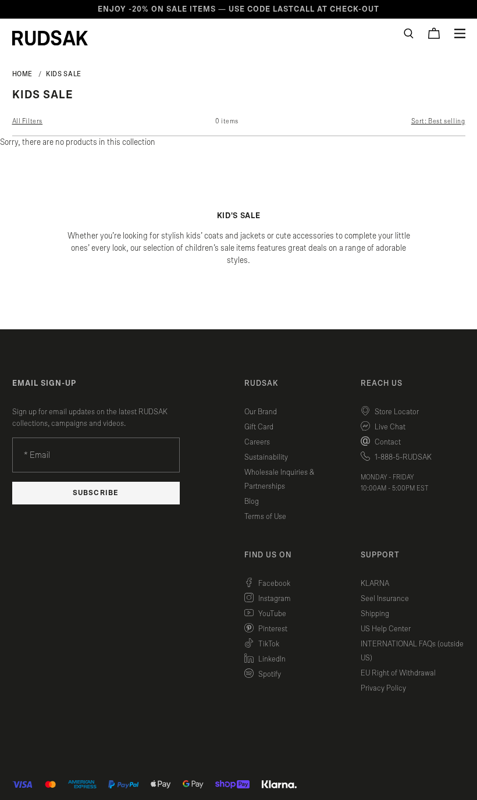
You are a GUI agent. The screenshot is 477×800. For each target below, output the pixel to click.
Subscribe (95, 493)
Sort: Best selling (438, 121)
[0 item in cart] (434, 33)
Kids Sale (63, 73)
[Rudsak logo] (50, 37)
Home (22, 73)
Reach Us (382, 383)
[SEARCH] (409, 33)
